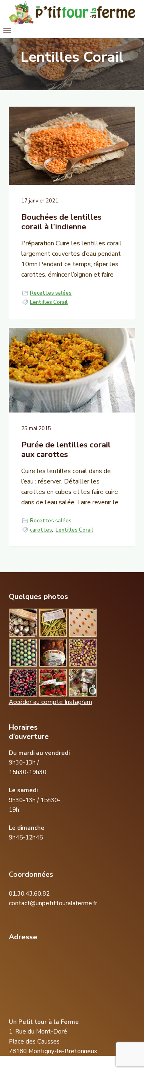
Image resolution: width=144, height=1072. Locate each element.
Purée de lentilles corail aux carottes (66, 450)
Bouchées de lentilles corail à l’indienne (61, 222)
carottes (41, 530)
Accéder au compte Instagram (50, 702)
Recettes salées (51, 293)
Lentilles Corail (49, 302)
